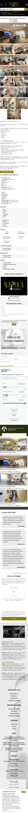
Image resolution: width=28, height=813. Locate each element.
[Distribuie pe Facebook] (14, 25)
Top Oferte (14, 696)
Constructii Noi (14, 698)
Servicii (14, 726)
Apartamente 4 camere (12, 646)
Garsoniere (9, 643)
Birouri (20, 648)
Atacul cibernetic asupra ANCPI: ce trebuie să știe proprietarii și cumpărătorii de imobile (14, 738)
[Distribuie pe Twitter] (17, 25)
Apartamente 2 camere (8, 645)
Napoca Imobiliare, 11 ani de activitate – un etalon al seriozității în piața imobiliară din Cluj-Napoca (14, 744)
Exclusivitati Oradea (14, 709)
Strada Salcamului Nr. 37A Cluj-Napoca (14, 761)
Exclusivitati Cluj (14, 693)
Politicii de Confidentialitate (11, 322)
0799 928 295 (14, 763)
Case (16, 648)
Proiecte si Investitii (14, 700)
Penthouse (11, 648)
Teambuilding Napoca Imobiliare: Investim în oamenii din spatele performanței (14, 749)
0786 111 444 (14, 766)
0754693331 (14, 298)
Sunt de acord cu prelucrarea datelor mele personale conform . (14, 321)
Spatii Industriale (12, 649)
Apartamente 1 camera (18, 643)
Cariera (14, 728)
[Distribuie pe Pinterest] (22, 25)
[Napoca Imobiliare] (14, 4)
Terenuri (20, 649)
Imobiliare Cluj (7, 642)
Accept (23, 791)
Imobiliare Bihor (8, 662)
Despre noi (14, 724)
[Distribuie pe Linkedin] (20, 25)
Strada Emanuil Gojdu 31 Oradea (14, 771)
